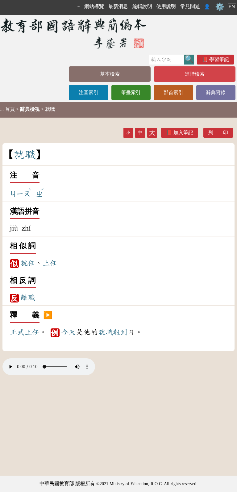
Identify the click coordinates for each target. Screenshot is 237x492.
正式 (17, 332)
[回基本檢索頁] (74, 33)
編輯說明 (142, 6)
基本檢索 (110, 74)
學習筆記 (219, 59)
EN (231, 6)
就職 (105, 332)
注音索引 (88, 92)
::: (78, 6)
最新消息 (118, 6)
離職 (27, 297)
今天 (68, 332)
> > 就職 (27, 109)
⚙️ (219, 7)
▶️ (47, 315)
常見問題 (190, 6)
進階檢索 (195, 74)
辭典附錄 (216, 92)
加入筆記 (183, 132)
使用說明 (166, 6)
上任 (50, 263)
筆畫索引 (131, 92)
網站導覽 (94, 6)
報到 (120, 332)
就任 (27, 263)
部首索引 (173, 92)
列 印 (218, 132)
